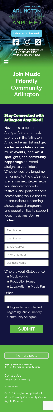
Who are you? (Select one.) (24, 271)
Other (8, 293)
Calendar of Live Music (26, 33)
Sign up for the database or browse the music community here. (22, 366)
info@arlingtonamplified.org (17, 379)
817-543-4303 (11, 386)
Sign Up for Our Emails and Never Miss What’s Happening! (26, 52)
